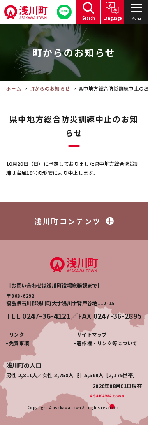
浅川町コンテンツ (68, 221)
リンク (16, 334)
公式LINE (64, 12)
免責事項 (19, 343)
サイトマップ (92, 334)
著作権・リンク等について (107, 343)
